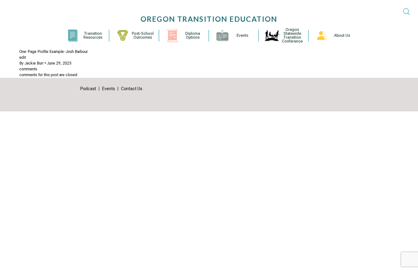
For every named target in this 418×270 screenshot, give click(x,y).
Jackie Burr (34, 63)
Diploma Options (192, 35)
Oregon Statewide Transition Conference (292, 35)
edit (22, 57)
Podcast (88, 88)
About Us (342, 35)
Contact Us (131, 88)
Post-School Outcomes (143, 35)
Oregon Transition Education (209, 19)
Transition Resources (92, 35)
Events (242, 35)
